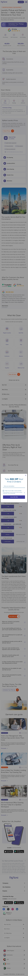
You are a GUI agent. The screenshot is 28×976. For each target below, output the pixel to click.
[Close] (25, 475)
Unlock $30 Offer (14, 497)
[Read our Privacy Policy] (24, 493)
